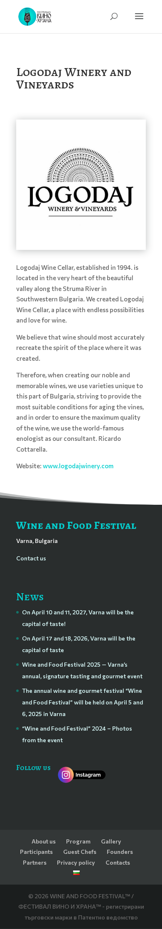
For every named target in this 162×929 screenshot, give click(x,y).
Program (78, 841)
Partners (35, 862)
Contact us (31, 558)
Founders (120, 851)
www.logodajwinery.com (78, 465)
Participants (36, 851)
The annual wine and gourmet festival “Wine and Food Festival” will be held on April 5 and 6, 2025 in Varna (82, 702)
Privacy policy (76, 862)
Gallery (111, 841)
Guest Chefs (79, 851)
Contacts (118, 862)
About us (44, 841)
